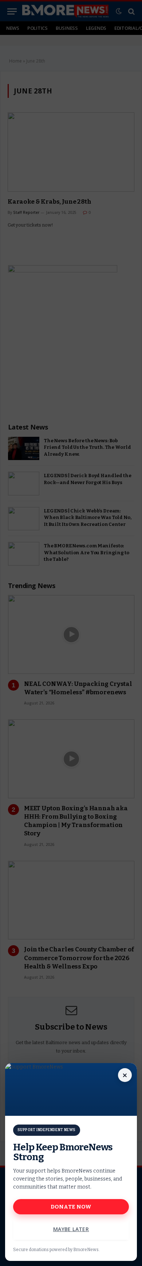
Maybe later (71, 1229)
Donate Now (71, 1206)
